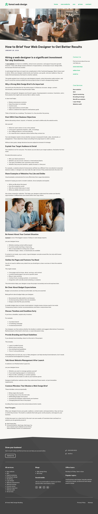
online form (76, 70)
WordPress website (79, 99)
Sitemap (90, 502)
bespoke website (87, 479)
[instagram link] (36, 487)
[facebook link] (44, 487)
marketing (20, 375)
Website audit (77, 104)
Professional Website (12, 425)
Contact (88, 4)
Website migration (12, 488)
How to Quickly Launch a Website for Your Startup (19, 426)
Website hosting (11, 484)
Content (7, 238)
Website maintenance (13, 482)
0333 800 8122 (78, 67)
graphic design (70, 483)
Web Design (21, 425)
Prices (80, 4)
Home (56, 4)
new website (10, 64)
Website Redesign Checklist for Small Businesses (19, 428)
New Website (65, 4)
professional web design (84, 481)
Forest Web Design (18, 4)
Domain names (11, 486)
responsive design (71, 481)
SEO (74, 4)
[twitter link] (40, 487)
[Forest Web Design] (6, 4)
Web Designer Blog (11, 423)
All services (10, 491)
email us (75, 74)
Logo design (77, 101)
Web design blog (42, 471)
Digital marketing (78, 94)
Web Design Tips (28, 425)
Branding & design (79, 97)
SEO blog (39, 473)
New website (77, 89)
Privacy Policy (81, 502)
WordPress (10, 479)
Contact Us (10, 456)
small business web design (73, 479)
